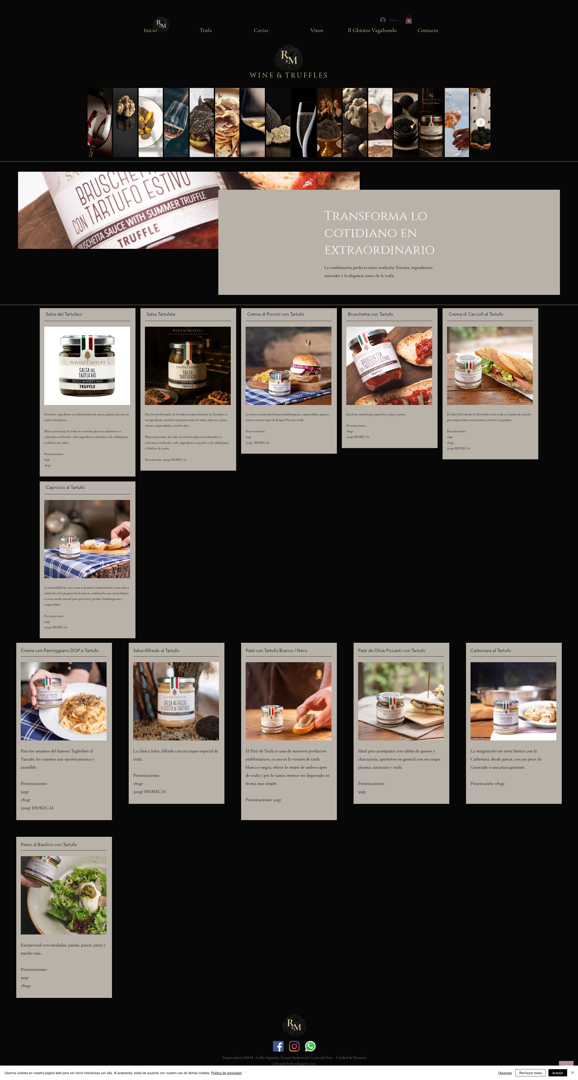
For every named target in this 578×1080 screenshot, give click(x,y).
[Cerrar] (572, 1072)
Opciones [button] (505, 1073)
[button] (408, 19)
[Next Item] (480, 122)
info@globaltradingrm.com (294, 1063)
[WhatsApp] (310, 1046)
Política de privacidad (226, 1073)
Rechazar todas (530, 1073)
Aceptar (557, 1073)
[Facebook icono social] (278, 1046)
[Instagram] (294, 1046)
